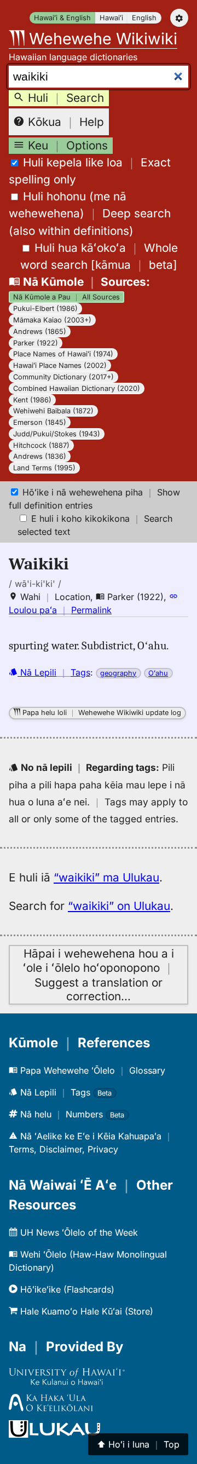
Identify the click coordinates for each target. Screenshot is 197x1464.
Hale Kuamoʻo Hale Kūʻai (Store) (85, 1311)
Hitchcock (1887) (41, 445)
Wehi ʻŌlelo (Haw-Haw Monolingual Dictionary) (88, 1261)
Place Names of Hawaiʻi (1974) (63, 354)
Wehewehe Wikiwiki (101, 38)
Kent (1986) (32, 400)
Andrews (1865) (39, 331)
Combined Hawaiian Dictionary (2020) (76, 388)
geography (118, 673)
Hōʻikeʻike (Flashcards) (66, 1289)
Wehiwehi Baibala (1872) (53, 411)
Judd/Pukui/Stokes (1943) (56, 434)
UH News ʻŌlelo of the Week (78, 1232)
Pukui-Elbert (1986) (45, 308)
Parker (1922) (35, 343)
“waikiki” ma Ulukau (106, 877)
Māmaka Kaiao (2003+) (52, 320)
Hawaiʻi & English (62, 18)
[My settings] (179, 18)
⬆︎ (138, 1444)
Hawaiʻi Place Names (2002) (60, 365)
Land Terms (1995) (44, 468)
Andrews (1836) (39, 456)
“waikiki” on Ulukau (119, 906)
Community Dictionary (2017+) (63, 377)
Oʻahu (158, 673)
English (144, 18)
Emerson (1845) (39, 422)
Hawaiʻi (111, 18)
